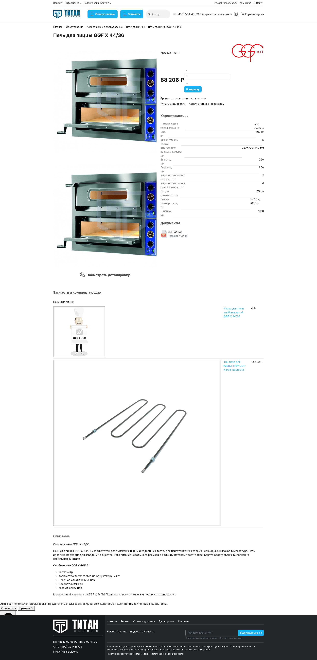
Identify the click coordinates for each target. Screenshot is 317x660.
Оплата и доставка (144, 621)
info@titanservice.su (225, 2)
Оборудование (105, 14)
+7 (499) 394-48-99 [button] (68, 646)
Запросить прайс (116, 631)
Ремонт (125, 621)
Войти (259, 2)
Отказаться (8, 608)
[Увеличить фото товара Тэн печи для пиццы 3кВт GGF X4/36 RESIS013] (137, 443)
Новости (58, 2)
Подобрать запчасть (142, 631)
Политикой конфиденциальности (145, 603)
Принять (25, 608)
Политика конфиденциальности (167, 654)
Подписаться (249, 633)
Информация (72, 2)
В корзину (192, 89)
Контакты (105, 2)
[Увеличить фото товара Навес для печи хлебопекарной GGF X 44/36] (79, 331)
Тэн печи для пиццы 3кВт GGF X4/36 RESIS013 (234, 365)
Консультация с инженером (206, 103)
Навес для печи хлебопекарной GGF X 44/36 (234, 312)
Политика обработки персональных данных (129, 654)
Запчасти (134, 14)
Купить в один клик (172, 103)
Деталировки (91, 2)
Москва (247, 2)
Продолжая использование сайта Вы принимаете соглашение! (178, 649)
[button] (202, 14)
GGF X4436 (177, 233)
